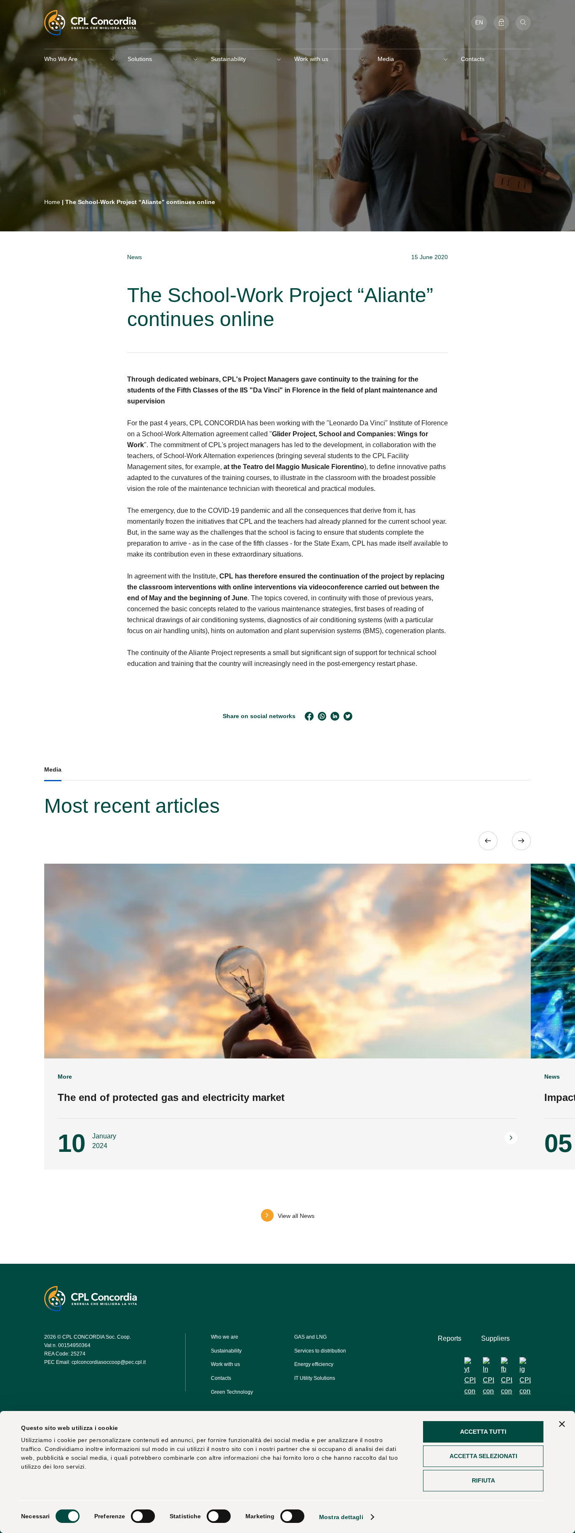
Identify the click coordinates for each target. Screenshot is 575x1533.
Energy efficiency (313, 1364)
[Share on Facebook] (309, 716)
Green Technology (232, 1392)
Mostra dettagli (341, 1517)
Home (52, 202)
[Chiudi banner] (562, 1424)
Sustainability (226, 1350)
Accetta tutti (483, 1431)
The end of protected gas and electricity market (171, 1097)
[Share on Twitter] (347, 716)
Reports (449, 1338)
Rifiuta (483, 1480)
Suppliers (495, 1338)
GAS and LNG (310, 1337)
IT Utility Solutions (314, 1378)
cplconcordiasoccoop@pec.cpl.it (109, 1362)
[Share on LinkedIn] (334, 716)
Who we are (224, 1337)
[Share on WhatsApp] (322, 716)
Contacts (472, 59)
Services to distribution (320, 1350)
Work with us (225, 1364)
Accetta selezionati (483, 1456)
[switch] (143, 1516)
